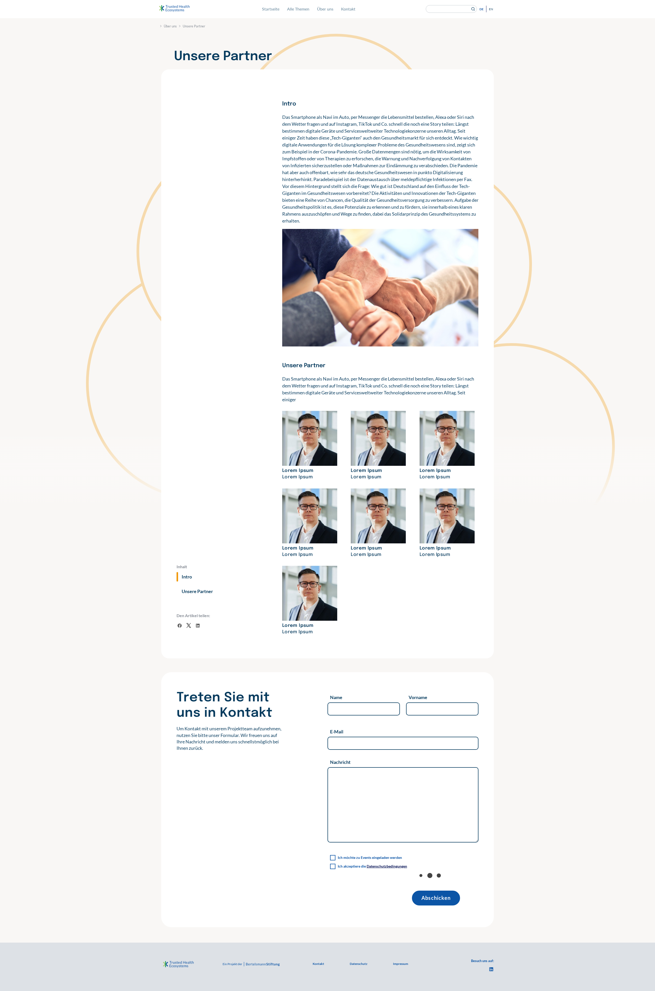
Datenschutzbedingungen (387, 866)
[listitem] (229, 738)
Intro (187, 576)
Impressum (400, 964)
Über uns (325, 8)
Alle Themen (298, 8)
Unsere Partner (197, 591)
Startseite (270, 8)
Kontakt (348, 8)
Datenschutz (358, 964)
